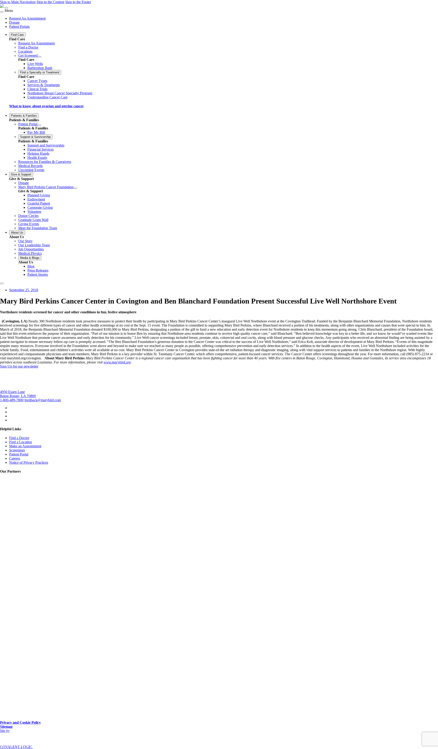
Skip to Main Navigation (18, 2)
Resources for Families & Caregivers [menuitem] (44, 162)
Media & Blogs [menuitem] (29, 258)
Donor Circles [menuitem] (28, 216)
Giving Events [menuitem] (28, 224)
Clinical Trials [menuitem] (37, 89)
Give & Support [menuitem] (21, 174)
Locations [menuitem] (25, 51)
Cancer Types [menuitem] (37, 81)
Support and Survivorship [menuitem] (45, 145)
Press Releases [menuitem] (37, 270)
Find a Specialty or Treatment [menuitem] (39, 72)
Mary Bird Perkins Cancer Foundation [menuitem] (45, 187)
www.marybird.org (117, 362)
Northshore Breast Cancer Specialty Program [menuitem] (59, 93)
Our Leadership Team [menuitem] (34, 245)
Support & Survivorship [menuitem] (35, 137)
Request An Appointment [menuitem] (27, 18)
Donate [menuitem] (14, 22)
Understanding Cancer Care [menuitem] (47, 97)
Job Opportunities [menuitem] (31, 249)
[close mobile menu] (2, 12)
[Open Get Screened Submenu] (39, 56)
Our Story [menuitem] (25, 241)
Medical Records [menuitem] (30, 166)
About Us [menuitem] (17, 232)
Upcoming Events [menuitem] (31, 170)
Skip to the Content (50, 2)
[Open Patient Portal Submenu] (39, 125)
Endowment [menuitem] (36, 199)
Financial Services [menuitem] (40, 149)
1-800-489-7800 (11, 400)
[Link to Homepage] (2, 6)
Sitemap (6, 726)
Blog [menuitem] (30, 266)
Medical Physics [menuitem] (30, 253)
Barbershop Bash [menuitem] (39, 68)
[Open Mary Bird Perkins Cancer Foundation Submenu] (75, 188)
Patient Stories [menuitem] (37, 274)
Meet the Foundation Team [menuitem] (37, 228)
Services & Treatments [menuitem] (43, 85)
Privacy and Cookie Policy (20, 722)
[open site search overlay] (2, 283)
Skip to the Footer (78, 2)
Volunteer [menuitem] (34, 212)
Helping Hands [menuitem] (38, 153)
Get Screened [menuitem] (28, 55)
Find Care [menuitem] (17, 34)
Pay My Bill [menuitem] (36, 132)
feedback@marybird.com (42, 400)
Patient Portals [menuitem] (19, 26)
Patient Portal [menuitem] (27, 124)
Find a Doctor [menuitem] (28, 47)
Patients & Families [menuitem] (24, 115)
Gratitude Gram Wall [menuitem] (33, 220)
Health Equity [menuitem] (37, 158)
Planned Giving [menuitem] (38, 195)
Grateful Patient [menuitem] (38, 203)
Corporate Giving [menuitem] (40, 207)
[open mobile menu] (6, 7)
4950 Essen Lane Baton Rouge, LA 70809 (18, 394)
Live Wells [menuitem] (35, 64)
